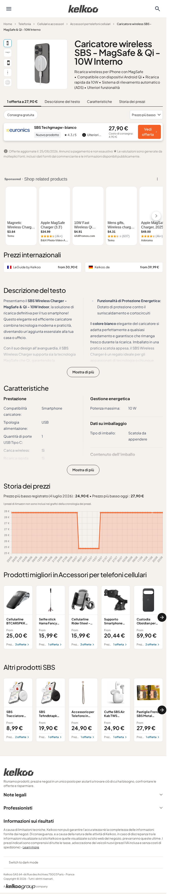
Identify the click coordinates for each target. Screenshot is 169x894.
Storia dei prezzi (132, 101)
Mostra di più (83, 372)
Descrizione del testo (62, 101)
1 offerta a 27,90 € (22, 101)
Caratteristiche (99, 101)
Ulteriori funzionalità (103, 87)
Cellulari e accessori (50, 24)
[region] (83, 617)
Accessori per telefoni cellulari (90, 24)
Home (8, 24)
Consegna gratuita (20, 115)
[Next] (162, 617)
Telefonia (24, 24)
